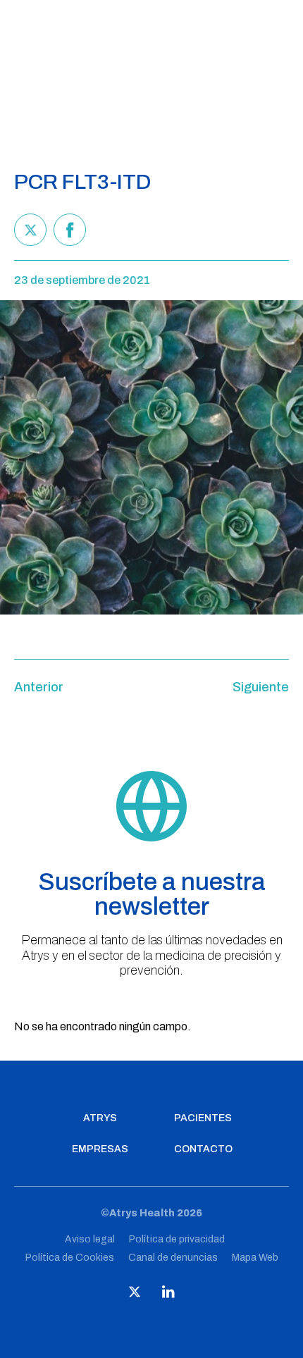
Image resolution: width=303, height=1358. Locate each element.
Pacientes (203, 1118)
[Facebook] (69, 229)
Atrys (100, 1118)
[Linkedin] (168, 1295)
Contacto (203, 1149)
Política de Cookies (69, 1257)
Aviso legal (90, 1239)
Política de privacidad (177, 1239)
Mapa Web (255, 1257)
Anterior (38, 687)
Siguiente (261, 687)
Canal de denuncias (173, 1257)
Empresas (100, 1149)
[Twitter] (30, 229)
